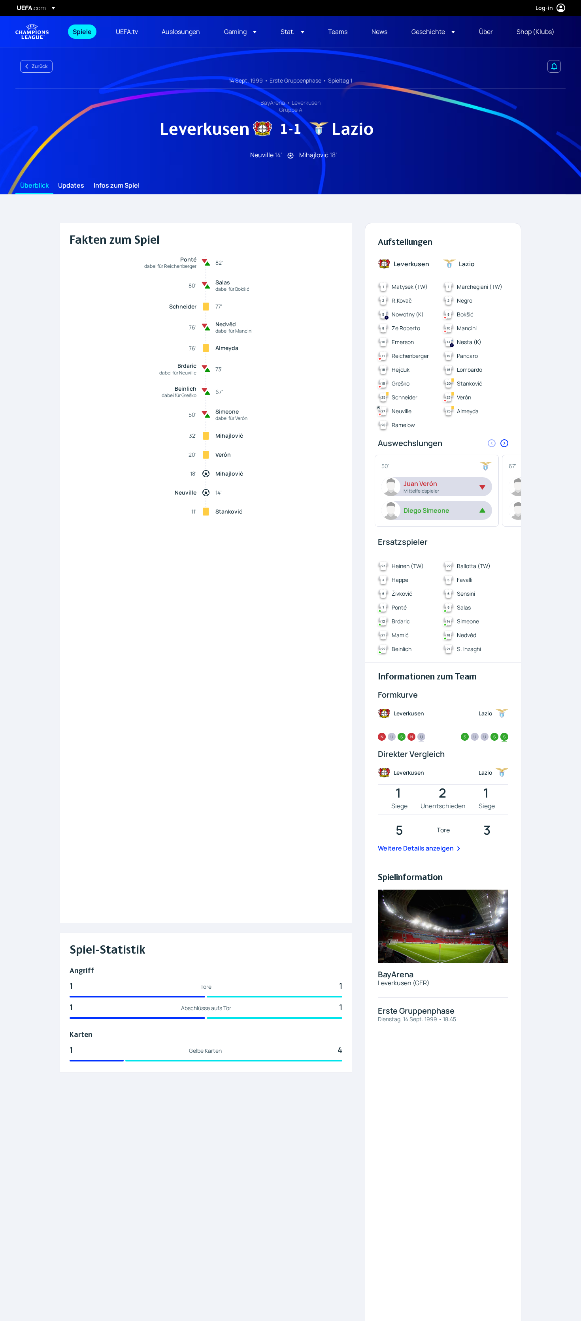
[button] (240, 31)
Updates (71, 185)
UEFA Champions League (32, 31)
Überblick (34, 185)
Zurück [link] (39, 66)
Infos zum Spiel (117, 185)
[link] (82, 31)
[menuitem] (84, 31)
